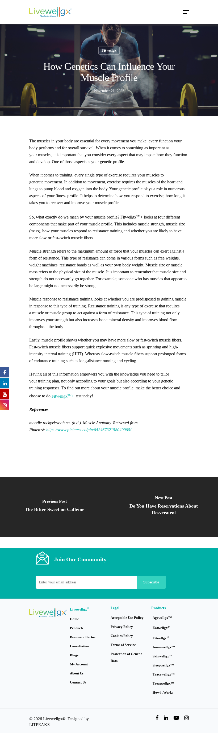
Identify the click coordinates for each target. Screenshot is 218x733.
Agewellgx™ (162, 618)
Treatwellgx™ (163, 683)
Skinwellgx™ (163, 656)
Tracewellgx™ (164, 674)
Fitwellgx (109, 50)
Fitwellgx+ (63, 396)
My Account (79, 664)
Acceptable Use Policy (127, 618)
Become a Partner (83, 637)
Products (76, 628)
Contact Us (78, 682)
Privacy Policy (122, 627)
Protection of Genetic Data (126, 657)
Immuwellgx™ (164, 647)
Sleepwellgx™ (163, 665)
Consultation (79, 646)
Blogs (74, 655)
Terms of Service (123, 645)
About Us (76, 673)
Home (74, 619)
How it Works (163, 692)
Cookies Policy (122, 636)
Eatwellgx (161, 627)
